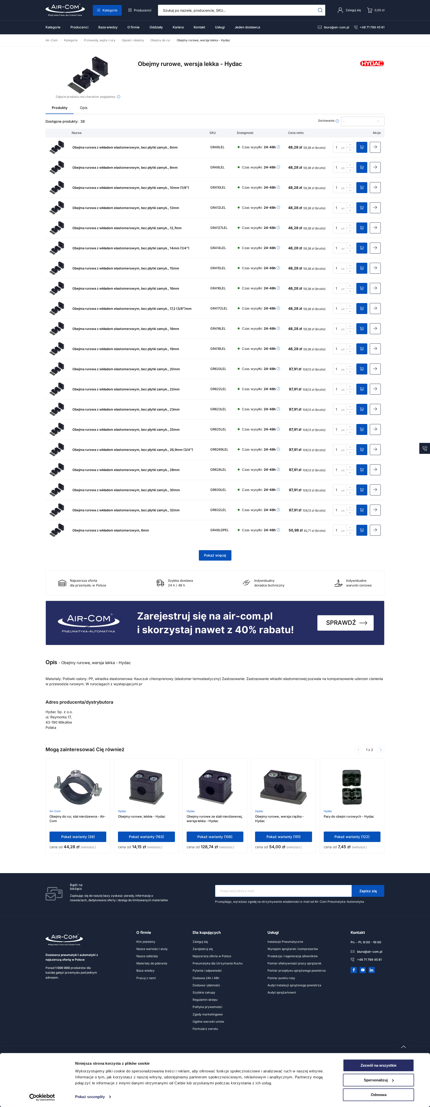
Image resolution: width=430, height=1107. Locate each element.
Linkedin (372, 970)
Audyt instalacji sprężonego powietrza (294, 985)
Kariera (178, 27)
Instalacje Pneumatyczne (285, 942)
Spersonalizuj (376, 1080)
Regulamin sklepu (205, 1000)
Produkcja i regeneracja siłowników (293, 956)
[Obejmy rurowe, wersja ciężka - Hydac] (283, 787)
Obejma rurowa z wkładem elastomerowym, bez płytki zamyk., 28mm (126, 470)
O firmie (133, 27)
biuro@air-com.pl (336, 27)
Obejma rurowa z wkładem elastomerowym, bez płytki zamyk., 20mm (126, 369)
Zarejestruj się (203, 949)
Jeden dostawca (247, 27)
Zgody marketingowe (208, 1014)
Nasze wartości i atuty (152, 949)
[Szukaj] (320, 10)
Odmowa (378, 1095)
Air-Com (55, 811)
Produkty (59, 107)
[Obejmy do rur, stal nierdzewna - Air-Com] (78, 787)
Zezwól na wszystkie (378, 1065)
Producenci (142, 10)
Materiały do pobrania (151, 963)
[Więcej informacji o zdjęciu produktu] (118, 96)
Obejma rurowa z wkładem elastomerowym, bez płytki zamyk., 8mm (125, 167)
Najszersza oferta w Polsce (212, 956)
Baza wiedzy (107, 27)
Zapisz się (368, 891)
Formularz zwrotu (205, 1029)
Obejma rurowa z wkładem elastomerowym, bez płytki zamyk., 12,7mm (127, 228)
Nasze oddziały (147, 956)
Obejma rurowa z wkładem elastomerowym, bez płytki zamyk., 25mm (126, 429)
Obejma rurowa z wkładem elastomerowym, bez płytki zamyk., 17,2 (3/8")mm (132, 309)
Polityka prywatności (207, 1007)
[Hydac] (372, 69)
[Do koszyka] (361, 147)
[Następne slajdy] (380, 749)
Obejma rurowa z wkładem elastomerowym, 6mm (110, 530)
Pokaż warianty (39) (78, 837)
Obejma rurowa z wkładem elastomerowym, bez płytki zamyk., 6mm (125, 147)
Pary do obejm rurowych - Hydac (349, 816)
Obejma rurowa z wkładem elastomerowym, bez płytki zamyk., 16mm (125, 288)
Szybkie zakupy (204, 992)
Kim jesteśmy (145, 942)
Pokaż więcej (215, 555)
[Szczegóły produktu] (375, 147)
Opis (83, 107)
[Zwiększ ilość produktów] (350, 144)
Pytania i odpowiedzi (207, 970)
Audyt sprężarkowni (282, 992)
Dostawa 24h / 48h (206, 978)
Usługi (220, 27)
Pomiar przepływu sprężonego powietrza (297, 970)
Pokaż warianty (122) (352, 837)
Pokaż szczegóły (90, 1097)
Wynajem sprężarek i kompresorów (293, 949)
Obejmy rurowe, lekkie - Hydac (141, 816)
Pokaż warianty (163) (146, 837)
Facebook (354, 970)
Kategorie (110, 10)
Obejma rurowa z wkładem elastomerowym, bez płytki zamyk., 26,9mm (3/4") (132, 450)
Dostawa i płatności (206, 985)
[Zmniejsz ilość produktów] (350, 150)
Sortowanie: (327, 120)
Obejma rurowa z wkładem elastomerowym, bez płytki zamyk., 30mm (126, 490)
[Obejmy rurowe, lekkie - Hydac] (146, 787)
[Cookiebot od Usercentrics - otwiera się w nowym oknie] (42, 1097)
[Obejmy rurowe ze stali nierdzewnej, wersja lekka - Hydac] (215, 787)
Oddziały (156, 27)
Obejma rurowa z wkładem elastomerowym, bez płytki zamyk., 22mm (126, 389)
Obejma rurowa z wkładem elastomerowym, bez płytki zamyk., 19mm (125, 349)
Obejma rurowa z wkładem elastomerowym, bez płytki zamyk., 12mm (125, 208)
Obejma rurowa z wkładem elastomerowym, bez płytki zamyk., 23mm (126, 409)
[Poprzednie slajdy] (358, 749)
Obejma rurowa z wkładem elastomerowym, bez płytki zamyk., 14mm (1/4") (130, 248)
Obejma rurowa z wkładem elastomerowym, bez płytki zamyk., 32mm (126, 510)
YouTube (363, 970)
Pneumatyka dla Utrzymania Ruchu (218, 963)
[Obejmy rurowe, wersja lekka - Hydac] (88, 75)
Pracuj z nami (146, 978)
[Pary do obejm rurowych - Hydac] (352, 787)
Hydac (122, 811)
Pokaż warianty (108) (214, 837)
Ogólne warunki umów (208, 1021)
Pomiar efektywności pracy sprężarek (295, 963)
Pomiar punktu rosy (281, 978)
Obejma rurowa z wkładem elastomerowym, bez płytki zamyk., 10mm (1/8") (130, 188)
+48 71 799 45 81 (372, 27)
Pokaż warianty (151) (284, 837)
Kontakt (199, 27)
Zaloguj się (200, 942)
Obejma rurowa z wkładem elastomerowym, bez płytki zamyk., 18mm (125, 329)
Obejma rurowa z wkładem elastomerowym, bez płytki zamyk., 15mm (125, 268)
